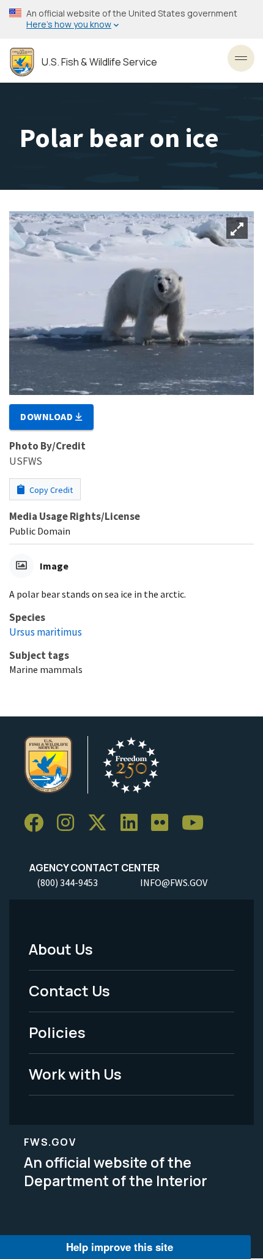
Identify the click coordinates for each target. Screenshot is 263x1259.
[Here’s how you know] (131, 19)
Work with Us (75, 1074)
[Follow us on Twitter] (101, 823)
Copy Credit (50, 489)
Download (47, 416)
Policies (57, 1032)
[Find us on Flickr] (164, 823)
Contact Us (69, 990)
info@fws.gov (173, 882)
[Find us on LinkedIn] (133, 823)
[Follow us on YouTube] (197, 823)
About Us (61, 949)
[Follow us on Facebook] (38, 823)
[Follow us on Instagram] (70, 823)
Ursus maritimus (45, 632)
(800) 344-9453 (67, 882)
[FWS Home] (22, 62)
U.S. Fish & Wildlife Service (99, 62)
